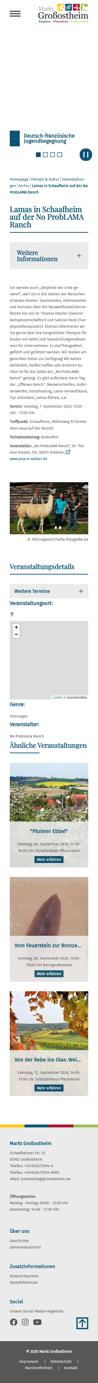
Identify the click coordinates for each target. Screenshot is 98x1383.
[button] (16, 627)
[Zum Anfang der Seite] (82, 1323)
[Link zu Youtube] (37, 1323)
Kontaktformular (24, 1282)
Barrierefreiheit (38, 1368)
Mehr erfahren (49, 859)
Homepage (19, 179)
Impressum (29, 1361)
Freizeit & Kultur (45, 179)
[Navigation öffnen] (15, 14)
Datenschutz (61, 1361)
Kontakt (71, 1368)
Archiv (24, 185)
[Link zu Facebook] (13, 1323)
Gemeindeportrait (25, 1247)
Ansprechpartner (24, 1276)
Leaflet (57, 697)
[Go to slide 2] (46, 157)
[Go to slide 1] (38, 157)
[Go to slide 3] (53, 157)
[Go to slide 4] (60, 157)
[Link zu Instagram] (25, 1323)
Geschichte (19, 1241)
